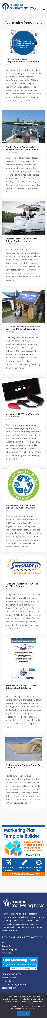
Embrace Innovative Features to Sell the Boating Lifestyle (21, 240)
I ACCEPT (23, 1013)
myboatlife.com (9, 981)
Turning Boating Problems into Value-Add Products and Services (22, 148)
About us (5, 942)
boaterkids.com (9, 977)
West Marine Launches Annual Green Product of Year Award (21, 506)
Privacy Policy (7, 953)
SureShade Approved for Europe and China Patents (22, 585)
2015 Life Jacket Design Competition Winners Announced (22, 60)
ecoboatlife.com (9, 987)
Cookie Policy (25, 1004)
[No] (44, 1006)
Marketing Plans (11, 331)
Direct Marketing (11, 152)
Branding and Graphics (14, 770)
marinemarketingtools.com (14, 984)
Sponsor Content (8, 946)
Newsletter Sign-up (9, 949)
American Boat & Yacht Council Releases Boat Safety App (21, 687)
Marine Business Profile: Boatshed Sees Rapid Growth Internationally (23, 327)
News (8, 64)
